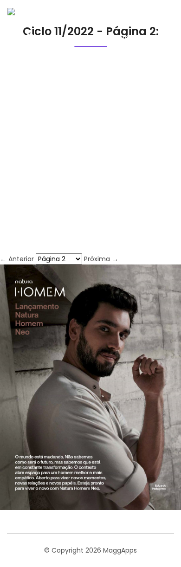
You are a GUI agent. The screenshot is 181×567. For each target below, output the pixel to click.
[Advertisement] (90, 158)
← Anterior (18, 259)
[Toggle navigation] (160, 42)
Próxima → (101, 259)
